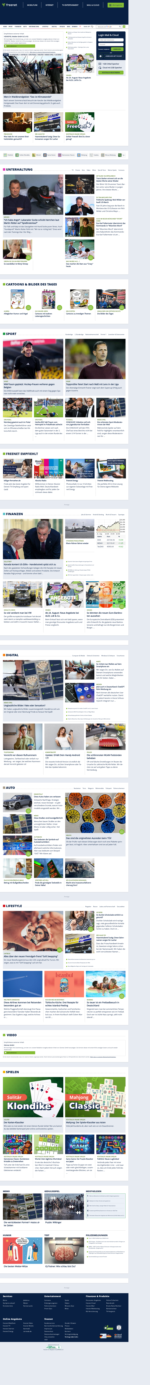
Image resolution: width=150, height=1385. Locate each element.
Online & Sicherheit (93, 655)
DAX (99, 540)
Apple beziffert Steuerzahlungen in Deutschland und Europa (81, 565)
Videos (67, 1303)
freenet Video (28, 1323)
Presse (67, 1326)
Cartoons (121, 170)
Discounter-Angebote (93, 1300)
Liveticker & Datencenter (116, 334)
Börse (5, 1300)
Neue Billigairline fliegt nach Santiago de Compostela (80, 966)
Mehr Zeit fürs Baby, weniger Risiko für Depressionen (102, 1205)
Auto (10, 787)
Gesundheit (120, 906)
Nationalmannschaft (92, 334)
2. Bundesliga (79, 334)
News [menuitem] (5, 26)
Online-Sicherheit (112, 1300)
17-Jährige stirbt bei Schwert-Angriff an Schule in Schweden (80, 37)
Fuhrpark (109, 788)
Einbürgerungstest (50, 1303)
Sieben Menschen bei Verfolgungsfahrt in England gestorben (80, 42)
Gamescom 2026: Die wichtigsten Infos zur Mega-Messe (81, 712)
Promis (77, 170)
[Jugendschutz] (53, 1347)
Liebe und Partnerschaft (107, 906)
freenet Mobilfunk (9, 1323)
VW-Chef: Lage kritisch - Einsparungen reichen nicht (80, 575)
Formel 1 (103, 334)
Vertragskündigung (71, 1334)
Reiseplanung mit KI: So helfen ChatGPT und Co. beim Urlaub (83, 708)
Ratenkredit (110, 1303)
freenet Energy (8, 1331)
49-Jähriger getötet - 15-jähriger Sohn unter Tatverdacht (78, 47)
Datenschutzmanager (51, 1334)
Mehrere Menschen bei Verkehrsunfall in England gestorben (104, 1196)
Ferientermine (8, 1306)
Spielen (12, 1072)
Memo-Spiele (112, 170)
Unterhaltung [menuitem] (34, 26)
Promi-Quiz (48, 1309)
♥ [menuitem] (80, 26)
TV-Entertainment (70, 5)
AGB (45, 1340)
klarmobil (26, 1329)
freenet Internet (8, 1329)
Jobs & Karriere (86, 514)
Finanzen (14, 514)
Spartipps (121, 514)
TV (72, 170)
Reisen (95, 906)
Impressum (48, 1329)
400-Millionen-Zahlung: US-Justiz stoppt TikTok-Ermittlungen (79, 570)
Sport (11, 334)
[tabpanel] (33, 80)
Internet (49, 5)
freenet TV (6, 1326)
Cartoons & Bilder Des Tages (31, 284)
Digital (12, 655)
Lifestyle (14, 906)
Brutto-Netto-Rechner (113, 1306)
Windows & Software (108, 655)
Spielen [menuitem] (62, 26)
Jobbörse (26, 1300)
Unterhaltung (19, 169)
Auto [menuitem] (25, 26)
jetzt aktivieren (12, 46)
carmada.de (27, 1331)
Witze (94, 170)
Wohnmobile (100, 788)
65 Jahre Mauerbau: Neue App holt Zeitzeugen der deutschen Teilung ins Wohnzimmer (89, 719)
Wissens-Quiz (69, 1306)
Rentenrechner (111, 1309)
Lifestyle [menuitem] (45, 26)
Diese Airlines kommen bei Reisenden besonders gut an (81, 959)
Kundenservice (49, 1323)
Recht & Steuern (111, 514)
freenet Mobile (28, 1326)
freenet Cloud (90, 1303)
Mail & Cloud (93, 5)
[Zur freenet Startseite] (9, 5)
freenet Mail (90, 1306)
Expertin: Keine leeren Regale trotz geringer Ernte (80, 561)
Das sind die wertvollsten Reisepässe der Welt (79, 962)
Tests (84, 788)
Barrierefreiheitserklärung (53, 1326)
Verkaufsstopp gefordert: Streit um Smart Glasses (80, 715)
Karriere (68, 1331)
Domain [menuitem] (74, 26)
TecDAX (100, 546)
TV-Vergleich (110, 1311)
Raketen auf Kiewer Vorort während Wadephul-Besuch (79, 32)
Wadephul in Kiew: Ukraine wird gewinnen (99, 1201)
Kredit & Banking (98, 514)
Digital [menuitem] (54, 26)
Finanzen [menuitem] (18, 26)
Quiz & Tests (102, 170)
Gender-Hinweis (70, 1323)
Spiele (67, 1300)
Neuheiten (77, 788)
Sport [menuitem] (11, 26)
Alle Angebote (117, 5)
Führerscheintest (118, 788)
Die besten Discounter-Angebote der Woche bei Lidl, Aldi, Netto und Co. (106, 1215)
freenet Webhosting (93, 1309)
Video (88, 170)
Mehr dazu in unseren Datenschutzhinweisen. (43, 52)
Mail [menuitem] (68, 26)
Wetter (25, 1303)
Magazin (91, 788)
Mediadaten (69, 1329)
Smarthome (120, 655)
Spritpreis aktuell (9, 1303)
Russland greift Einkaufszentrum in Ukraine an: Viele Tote (103, 1210)
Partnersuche (28, 1306)
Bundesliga (69, 334)
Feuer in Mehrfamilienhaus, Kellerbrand (98, 1238)
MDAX (100, 543)
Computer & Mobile (78, 655)
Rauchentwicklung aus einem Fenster (98, 1257)
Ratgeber (88, 906)
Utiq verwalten (49, 1337)
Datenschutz (48, 1331)
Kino (83, 170)
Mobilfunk (32, 5)
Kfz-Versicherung (92, 1311)
